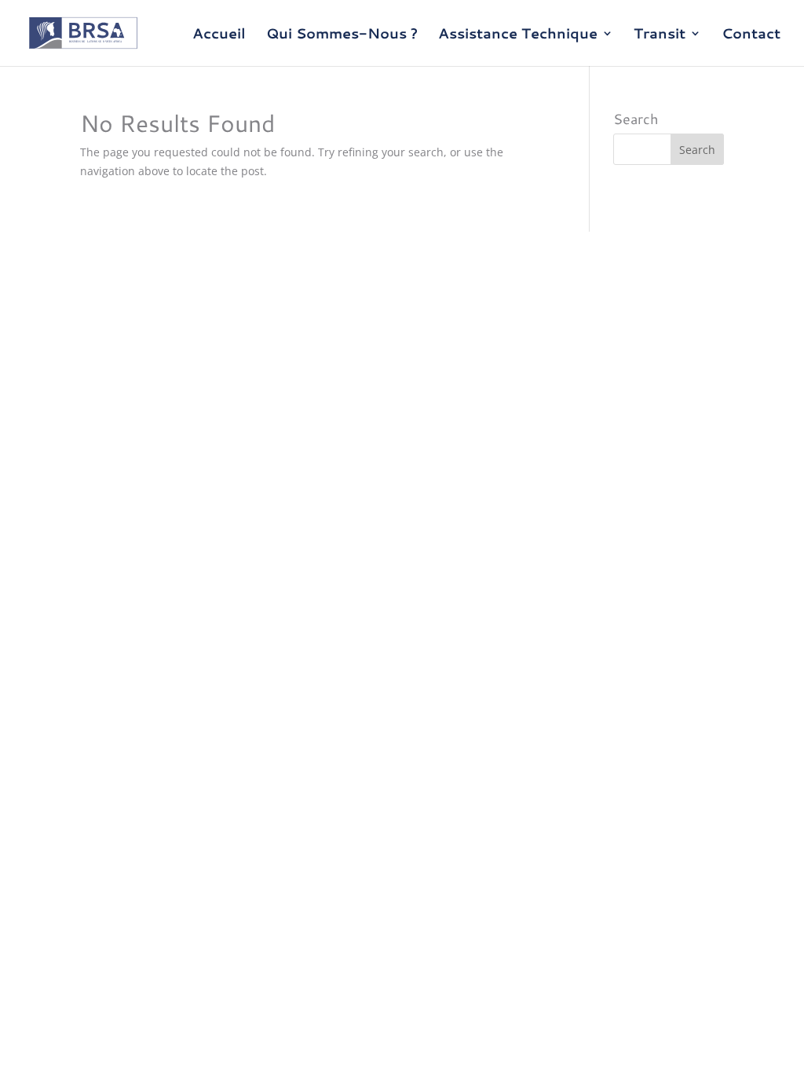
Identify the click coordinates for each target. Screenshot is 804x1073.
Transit (659, 35)
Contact (751, 35)
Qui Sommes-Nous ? (342, 35)
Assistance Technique (518, 35)
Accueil (219, 35)
